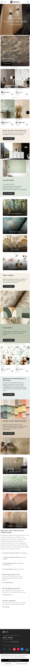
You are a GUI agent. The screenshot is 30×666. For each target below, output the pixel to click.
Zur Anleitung (5, 606)
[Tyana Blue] (4, 122)
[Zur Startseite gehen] (15, 1)
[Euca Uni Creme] (24, 369)
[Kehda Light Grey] (22, 122)
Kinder (2, 367)
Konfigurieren (8, 663)
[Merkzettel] (27, 2)
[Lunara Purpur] (20, 92)
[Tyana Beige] (7, 122)
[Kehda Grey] (18, 122)
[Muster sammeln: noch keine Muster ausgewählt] (27, 649)
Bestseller (15, 97)
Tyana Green (4, 119)
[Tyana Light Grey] (9, 122)
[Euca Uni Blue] (18, 369)
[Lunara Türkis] (22, 78)
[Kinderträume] (15, 261)
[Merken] (12, 94)
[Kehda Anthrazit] (20, 122)
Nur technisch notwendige (22, 663)
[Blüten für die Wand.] (15, 483)
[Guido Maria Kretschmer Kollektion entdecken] (15, 20)
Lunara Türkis (19, 89)
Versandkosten (24, 652)
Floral (2, 90)
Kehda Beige (19, 119)
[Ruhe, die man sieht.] (15, 465)
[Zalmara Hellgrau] (7, 92)
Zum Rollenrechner (7, 594)
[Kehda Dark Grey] (24, 122)
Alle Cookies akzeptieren (15, 660)
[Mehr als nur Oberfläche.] (15, 520)
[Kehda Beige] (22, 108)
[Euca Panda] (20, 369)
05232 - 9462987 (8, 637)
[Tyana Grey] (5, 122)
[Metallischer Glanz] (15, 225)
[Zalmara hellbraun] (5, 92)
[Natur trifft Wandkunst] (15, 207)
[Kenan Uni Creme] (5, 369)
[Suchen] (4, 2)
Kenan (2, 365)
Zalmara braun (4, 89)
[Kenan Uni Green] (7, 369)
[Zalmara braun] (8, 78)
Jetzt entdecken (7, 63)
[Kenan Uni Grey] (9, 369)
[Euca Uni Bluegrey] (22, 369)
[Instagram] (14, 649)
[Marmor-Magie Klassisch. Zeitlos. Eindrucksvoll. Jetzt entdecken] (15, 51)
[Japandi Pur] (15, 243)
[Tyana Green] (8, 108)
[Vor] (27, 82)
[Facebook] (22, 649)
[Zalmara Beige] (4, 92)
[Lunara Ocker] (18, 92)
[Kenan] (8, 355)
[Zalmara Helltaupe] (9, 92)
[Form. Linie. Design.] (15, 502)
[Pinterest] (18, 649)
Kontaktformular (15, 641)
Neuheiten (15, 67)
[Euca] (22, 355)
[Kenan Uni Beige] (4, 369)
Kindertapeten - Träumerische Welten (15, 344)
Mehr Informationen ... (20, 656)
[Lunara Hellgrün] (22, 92)
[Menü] (1, 2)
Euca (17, 365)
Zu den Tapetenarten (7, 582)
